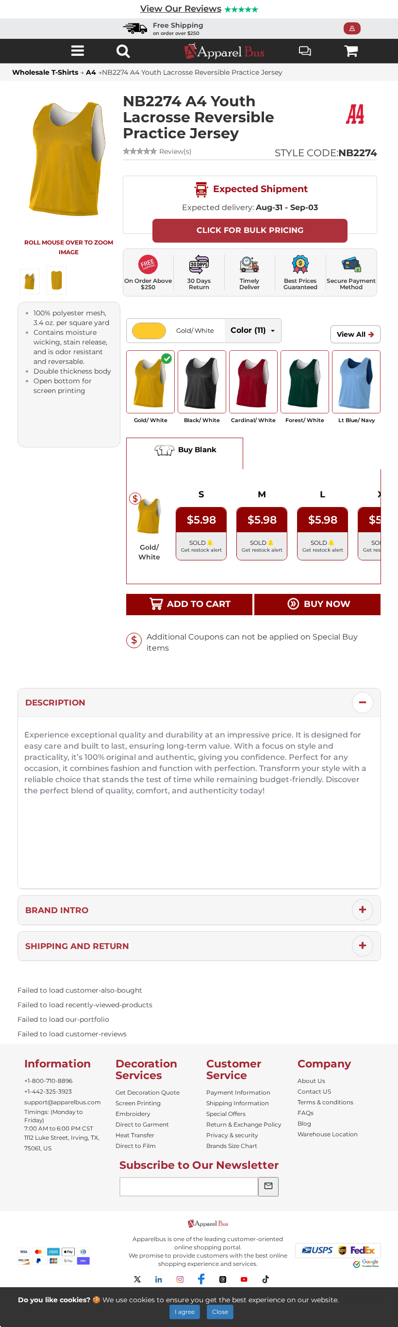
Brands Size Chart (231, 1145)
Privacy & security (232, 1135)
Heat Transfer (135, 1135)
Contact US (314, 1091)
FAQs (306, 1112)
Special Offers (226, 1113)
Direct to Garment (142, 1124)
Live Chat (305, 50)
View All (351, 334)
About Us (311, 1080)
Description (55, 702)
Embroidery (133, 1113)
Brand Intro (56, 910)
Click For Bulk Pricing (250, 230)
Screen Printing (138, 1103)
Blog (304, 1123)
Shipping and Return (77, 946)
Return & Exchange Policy (244, 1124)
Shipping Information (237, 1103)
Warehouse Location (328, 1134)
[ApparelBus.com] (229, 51)
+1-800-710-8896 (48, 1080)
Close (220, 1311)
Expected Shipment (259, 189)
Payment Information (238, 1092)
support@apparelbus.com (62, 1102)
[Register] (355, 28)
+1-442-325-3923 (48, 1091)
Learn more (360, 1299)
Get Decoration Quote (148, 1092)
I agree (185, 1311)
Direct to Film (136, 1145)
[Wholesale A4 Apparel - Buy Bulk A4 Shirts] (355, 113)
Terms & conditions (325, 1102)
